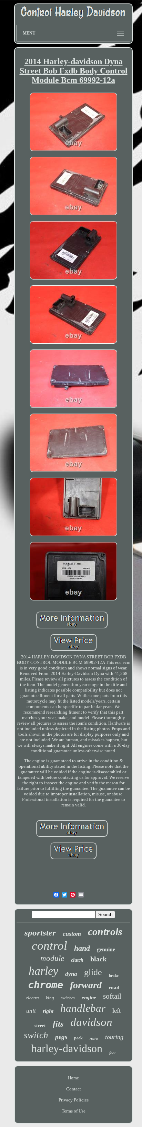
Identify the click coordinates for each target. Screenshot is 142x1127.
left (116, 1010)
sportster (40, 932)
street (40, 1025)
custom (72, 933)
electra (32, 997)
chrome (45, 985)
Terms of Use (73, 1111)
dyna (71, 974)
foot (112, 1053)
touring (114, 1036)
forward (86, 985)
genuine (106, 949)
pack (78, 1038)
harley (43, 970)
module (52, 958)
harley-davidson (66, 1048)
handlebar (82, 1008)
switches (68, 998)
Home (73, 1077)
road (114, 987)
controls (105, 931)
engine (89, 997)
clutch (77, 960)
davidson (91, 1022)
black (98, 959)
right (48, 1011)
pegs (61, 1036)
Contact (73, 1088)
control (49, 945)
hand (82, 948)
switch (36, 1035)
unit (31, 1011)
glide (93, 972)
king (50, 997)
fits (58, 1023)
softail (112, 996)
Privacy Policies (74, 1099)
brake (114, 975)
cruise (94, 1039)
